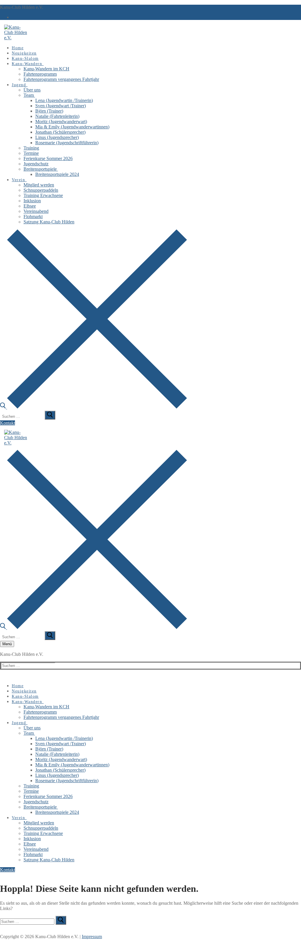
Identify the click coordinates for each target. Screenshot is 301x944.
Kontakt (7, 422)
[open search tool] (93, 407)
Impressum (92, 936)
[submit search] (50, 415)
